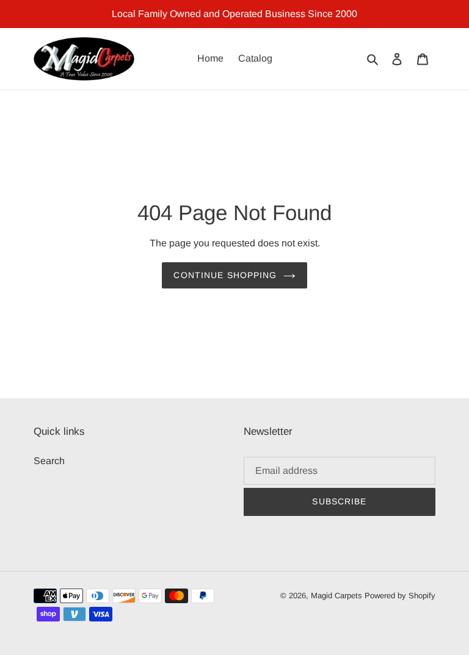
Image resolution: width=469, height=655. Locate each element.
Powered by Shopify (400, 595)
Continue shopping (225, 275)
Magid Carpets (336, 595)
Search (49, 461)
